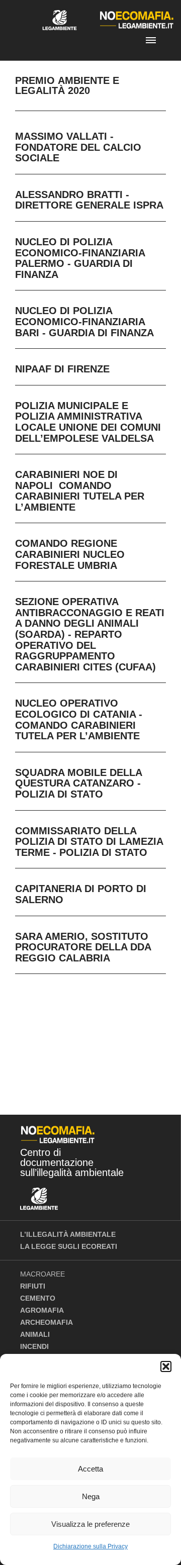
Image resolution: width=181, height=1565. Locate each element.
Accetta (90, 1468)
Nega (91, 1496)
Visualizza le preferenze (90, 1524)
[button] (166, 1366)
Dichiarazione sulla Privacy (90, 1546)
